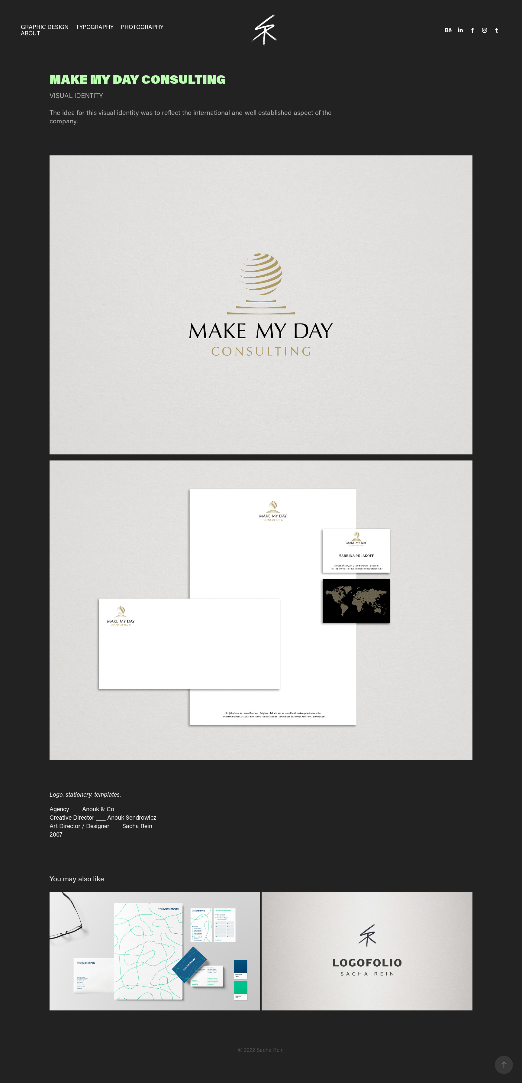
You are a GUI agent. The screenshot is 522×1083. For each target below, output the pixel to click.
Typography (95, 27)
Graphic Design (45, 27)
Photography (142, 27)
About (30, 33)
